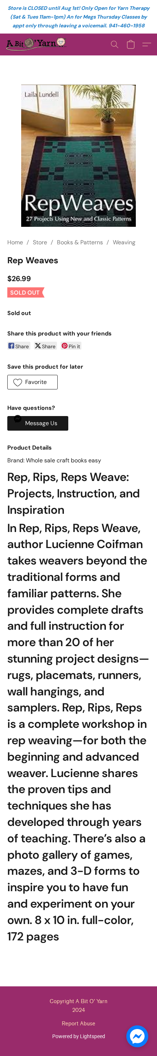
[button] (38, 44)
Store (40, 242)
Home (15, 242)
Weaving (124, 242)
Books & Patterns (80, 242)
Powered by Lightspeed (78, 1036)
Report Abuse (78, 1024)
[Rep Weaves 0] (78, 156)
